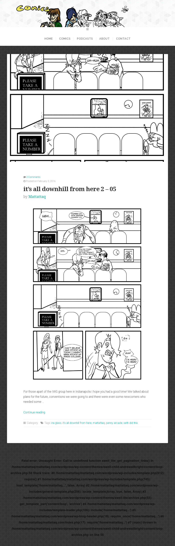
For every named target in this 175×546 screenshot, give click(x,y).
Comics (65, 38)
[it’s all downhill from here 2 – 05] (87, 381)
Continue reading (34, 412)
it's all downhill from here (77, 423)
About (104, 38)
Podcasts (85, 38)
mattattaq (99, 423)
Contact (123, 38)
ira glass (56, 423)
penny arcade (114, 423)
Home (48, 38)
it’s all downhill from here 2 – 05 (69, 188)
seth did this (131, 423)
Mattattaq (37, 197)
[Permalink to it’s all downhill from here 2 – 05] (87, 108)
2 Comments (33, 177)
